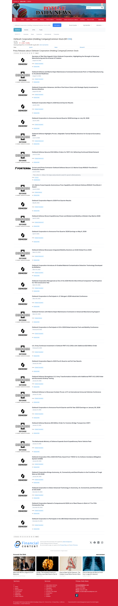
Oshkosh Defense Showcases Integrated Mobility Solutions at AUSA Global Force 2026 (62, 250)
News (32, 34)
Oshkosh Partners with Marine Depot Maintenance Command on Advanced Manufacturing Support (66, 312)
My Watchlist (86, 25)
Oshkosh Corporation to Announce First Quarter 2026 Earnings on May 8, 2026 (59, 231)
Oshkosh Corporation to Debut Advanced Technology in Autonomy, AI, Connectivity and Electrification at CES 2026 (67, 488)
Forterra (36, 177)
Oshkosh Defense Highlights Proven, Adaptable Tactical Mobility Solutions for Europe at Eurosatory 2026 (66, 134)
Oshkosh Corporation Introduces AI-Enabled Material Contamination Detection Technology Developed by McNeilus (67, 266)
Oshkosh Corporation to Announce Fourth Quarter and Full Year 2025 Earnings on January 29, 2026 (66, 407)
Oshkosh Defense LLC (39, 158)
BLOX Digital (95, 602)
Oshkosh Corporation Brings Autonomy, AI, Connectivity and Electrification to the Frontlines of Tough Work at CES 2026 (67, 473)
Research (82, 47)
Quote (31, 47)
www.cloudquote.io (67, 541)
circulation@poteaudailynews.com (88, 591)
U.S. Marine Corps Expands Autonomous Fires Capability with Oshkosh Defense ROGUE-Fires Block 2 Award (66, 186)
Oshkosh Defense (38, 192)
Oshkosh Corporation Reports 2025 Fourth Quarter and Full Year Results (57, 361)
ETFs (33, 30)
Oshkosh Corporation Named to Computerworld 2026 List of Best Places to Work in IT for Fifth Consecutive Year (64, 504)
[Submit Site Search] (102, 7)
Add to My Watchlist (43, 45)
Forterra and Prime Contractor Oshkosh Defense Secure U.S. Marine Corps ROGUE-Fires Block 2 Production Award (64, 168)
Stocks (26, 30)
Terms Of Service (73, 545)
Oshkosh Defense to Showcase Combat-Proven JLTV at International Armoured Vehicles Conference (66, 392)
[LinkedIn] (98, 544)
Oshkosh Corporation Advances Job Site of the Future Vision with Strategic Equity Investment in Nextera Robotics (65, 88)
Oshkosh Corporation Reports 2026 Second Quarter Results (52, 103)
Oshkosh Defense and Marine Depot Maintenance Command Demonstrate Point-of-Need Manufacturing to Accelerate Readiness (67, 72)
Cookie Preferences (25, 603)
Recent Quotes (73, 25)
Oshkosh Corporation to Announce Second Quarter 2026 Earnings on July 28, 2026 (60, 118)
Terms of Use (48, 602)
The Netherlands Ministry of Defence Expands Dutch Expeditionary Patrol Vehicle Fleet (61, 441)
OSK (69, 39)
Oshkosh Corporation (39, 63)
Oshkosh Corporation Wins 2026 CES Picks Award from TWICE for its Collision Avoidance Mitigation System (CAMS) (66, 458)
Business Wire (36, 66)
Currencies (39, 34)
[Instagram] (102, 544)
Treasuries (56, 34)
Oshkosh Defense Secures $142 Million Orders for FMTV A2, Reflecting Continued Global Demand (65, 152)
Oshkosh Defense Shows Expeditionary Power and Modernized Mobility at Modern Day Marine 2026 (66, 216)
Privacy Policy (63, 545)
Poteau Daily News (26, 602)
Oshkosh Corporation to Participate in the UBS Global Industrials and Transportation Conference (65, 519)
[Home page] (59, 8)
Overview (26, 34)
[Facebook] (94, 544)
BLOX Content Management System (82, 602)
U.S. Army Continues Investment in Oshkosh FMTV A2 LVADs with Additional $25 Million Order (64, 346)
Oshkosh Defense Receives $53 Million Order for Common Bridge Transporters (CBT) (61, 423)
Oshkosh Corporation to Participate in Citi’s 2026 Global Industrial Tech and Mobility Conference (65, 327)
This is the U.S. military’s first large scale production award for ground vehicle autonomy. (57, 175)
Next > (37, 53)
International (47, 34)
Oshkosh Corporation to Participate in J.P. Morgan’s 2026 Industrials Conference (59, 296)
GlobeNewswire (37, 179)
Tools (40, 30)
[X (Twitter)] (90, 544)
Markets (17, 30)
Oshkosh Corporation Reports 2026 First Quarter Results (51, 200)
